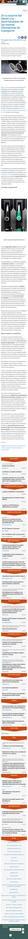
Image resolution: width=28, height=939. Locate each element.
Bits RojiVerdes (14, 889)
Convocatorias (14, 728)
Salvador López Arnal (6, 748)
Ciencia (14, 737)
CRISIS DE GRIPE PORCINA (14, 600)
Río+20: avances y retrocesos (11, 528)
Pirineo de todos (14, 882)
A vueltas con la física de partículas (12, 746)
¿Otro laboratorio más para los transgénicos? (11, 792)
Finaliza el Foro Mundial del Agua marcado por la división (12, 643)
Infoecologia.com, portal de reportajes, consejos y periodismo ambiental (14, 920)
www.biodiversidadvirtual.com (14, 848)
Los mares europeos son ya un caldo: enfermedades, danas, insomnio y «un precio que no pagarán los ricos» (13, 479)
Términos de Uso (12, 927)
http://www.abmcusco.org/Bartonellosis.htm (14, 869)
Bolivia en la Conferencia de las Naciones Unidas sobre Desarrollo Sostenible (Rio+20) (12, 520)
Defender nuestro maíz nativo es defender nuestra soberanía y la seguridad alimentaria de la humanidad (14, 782)
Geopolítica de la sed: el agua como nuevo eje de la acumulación (12, 681)
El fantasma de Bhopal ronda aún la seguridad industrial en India (12, 812)
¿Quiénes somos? (15, 929)
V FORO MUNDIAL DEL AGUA (14, 634)
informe (10, 250)
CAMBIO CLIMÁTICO (14, 458)
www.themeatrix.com (14, 892)
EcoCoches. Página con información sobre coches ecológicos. (14, 900)
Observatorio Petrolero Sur (14, 842)
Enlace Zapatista (14, 875)
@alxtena (3, 442)
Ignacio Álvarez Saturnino (7, 578)
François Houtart (5, 550)
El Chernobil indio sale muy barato (12, 822)
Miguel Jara (4, 755)
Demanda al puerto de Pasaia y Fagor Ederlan (13, 498)
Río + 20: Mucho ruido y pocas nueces (13, 534)
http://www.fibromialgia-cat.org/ (14, 845)
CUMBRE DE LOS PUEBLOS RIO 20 (14, 512)
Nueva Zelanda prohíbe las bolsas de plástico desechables (13, 722)
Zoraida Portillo (5, 803)
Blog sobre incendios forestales (14, 879)
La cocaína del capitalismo (10, 688)
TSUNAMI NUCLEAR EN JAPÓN (14, 570)
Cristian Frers (5, 473)
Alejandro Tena (8, 40)
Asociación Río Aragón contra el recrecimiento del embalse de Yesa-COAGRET (14, 885)
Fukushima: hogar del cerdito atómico (13, 576)
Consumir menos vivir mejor (14, 851)
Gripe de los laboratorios (9, 629)
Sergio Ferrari (5, 468)
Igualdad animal (14, 872)
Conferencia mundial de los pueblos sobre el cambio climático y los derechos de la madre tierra (13, 546)
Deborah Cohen (5, 614)
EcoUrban (14, 857)
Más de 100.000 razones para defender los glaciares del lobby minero (13, 694)
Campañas (14, 700)
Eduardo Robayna (5, 483)
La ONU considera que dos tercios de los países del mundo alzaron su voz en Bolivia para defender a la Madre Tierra (14, 563)
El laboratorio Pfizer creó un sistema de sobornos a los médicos (14, 752)
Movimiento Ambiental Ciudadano (14, 910)
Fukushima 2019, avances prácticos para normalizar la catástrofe (12, 582)
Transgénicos (14, 775)
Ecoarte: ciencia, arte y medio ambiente (14, 913)
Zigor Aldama (5, 824)
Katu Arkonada (5, 530)
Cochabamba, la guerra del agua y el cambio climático (12, 555)
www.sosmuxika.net (14, 866)
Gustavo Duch (5, 689)
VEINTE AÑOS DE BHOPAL (14, 806)
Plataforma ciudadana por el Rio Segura (14, 863)
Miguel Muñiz (5, 585)
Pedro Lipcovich (5, 631)
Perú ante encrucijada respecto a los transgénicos (13, 800)
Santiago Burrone (5, 684)
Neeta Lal (4, 815)
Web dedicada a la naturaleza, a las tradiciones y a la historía (14, 896)
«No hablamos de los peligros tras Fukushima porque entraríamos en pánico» (12, 593)
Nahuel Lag (4, 697)
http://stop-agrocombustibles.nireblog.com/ (14, 854)
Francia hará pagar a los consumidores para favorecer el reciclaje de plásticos (14, 707)
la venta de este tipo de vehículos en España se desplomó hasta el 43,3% (14, 110)
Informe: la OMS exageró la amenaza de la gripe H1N (14, 619)
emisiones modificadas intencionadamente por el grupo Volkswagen (12, 91)
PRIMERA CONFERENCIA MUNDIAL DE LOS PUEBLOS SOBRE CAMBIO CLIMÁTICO (14, 540)
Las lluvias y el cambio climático (12, 472)
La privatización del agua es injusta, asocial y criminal (13, 653)
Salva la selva (14, 860)
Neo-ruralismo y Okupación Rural (14, 907)
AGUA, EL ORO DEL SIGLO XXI (14, 674)
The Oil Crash (6, 416)
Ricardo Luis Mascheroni (7, 536)
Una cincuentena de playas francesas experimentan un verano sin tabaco (13, 714)
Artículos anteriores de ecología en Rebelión (14, 916)
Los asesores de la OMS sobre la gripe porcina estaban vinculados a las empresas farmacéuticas (13, 610)
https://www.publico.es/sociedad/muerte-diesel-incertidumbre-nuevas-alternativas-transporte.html (13, 447)
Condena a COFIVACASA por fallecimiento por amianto (10, 506)
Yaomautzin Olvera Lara (7, 786)
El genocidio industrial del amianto (14, 486)
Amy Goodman (5, 558)
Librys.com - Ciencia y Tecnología (14, 904)
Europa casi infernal (8, 466)
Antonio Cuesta (5, 656)
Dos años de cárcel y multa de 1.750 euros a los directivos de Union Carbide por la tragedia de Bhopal (14, 831)
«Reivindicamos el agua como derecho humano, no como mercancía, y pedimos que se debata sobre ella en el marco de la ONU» (13, 666)
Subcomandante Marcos (7, 524)
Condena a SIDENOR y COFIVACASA (13, 492)
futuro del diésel (6, 87)
